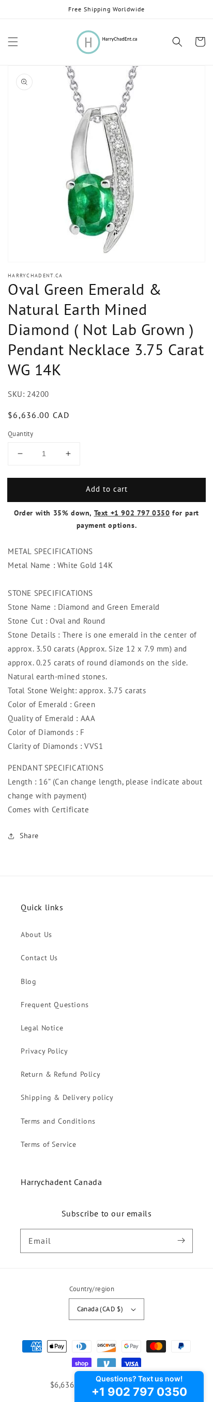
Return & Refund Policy (60, 1074)
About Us (36, 934)
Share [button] (29, 835)
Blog (28, 981)
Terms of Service (49, 1144)
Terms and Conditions (58, 1121)
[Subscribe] (181, 1240)
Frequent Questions (55, 1004)
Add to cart (107, 489)
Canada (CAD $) (100, 1309)
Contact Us (39, 957)
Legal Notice (42, 1027)
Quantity (20, 433)
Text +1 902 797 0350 (132, 513)
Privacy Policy (44, 1051)
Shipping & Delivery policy (67, 1097)
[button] (13, 41)
